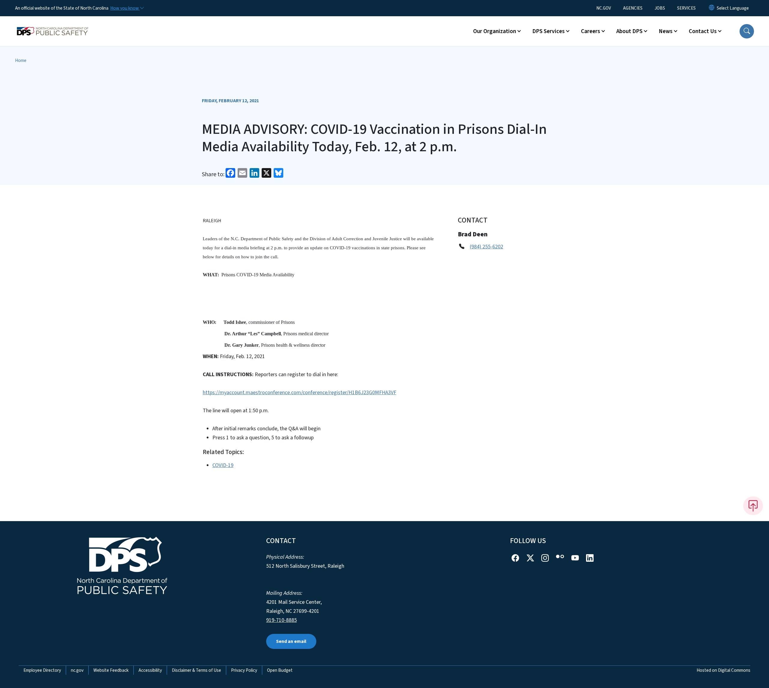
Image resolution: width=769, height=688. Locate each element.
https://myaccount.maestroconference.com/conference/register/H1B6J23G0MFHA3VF (299, 392)
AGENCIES (633, 8)
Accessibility (150, 670)
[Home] (52, 24)
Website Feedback (111, 670)
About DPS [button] (629, 31)
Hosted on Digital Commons (723, 670)
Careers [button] (590, 31)
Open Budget (280, 670)
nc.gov (77, 670)
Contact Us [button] (703, 31)
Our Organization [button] (494, 31)
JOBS (660, 8)
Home (20, 60)
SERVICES (686, 8)
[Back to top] (753, 505)
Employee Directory (42, 670)
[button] (747, 31)
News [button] (666, 31)
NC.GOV (603, 8)
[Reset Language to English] (711, 8)
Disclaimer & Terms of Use (196, 670)
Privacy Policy (244, 670)
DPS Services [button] (548, 31)
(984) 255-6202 (486, 246)
